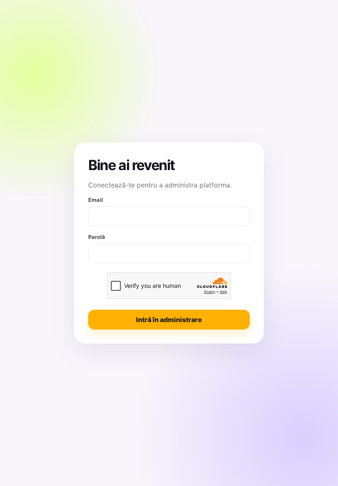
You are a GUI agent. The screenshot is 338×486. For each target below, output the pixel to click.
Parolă (96, 237)
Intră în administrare (169, 319)
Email (95, 199)
